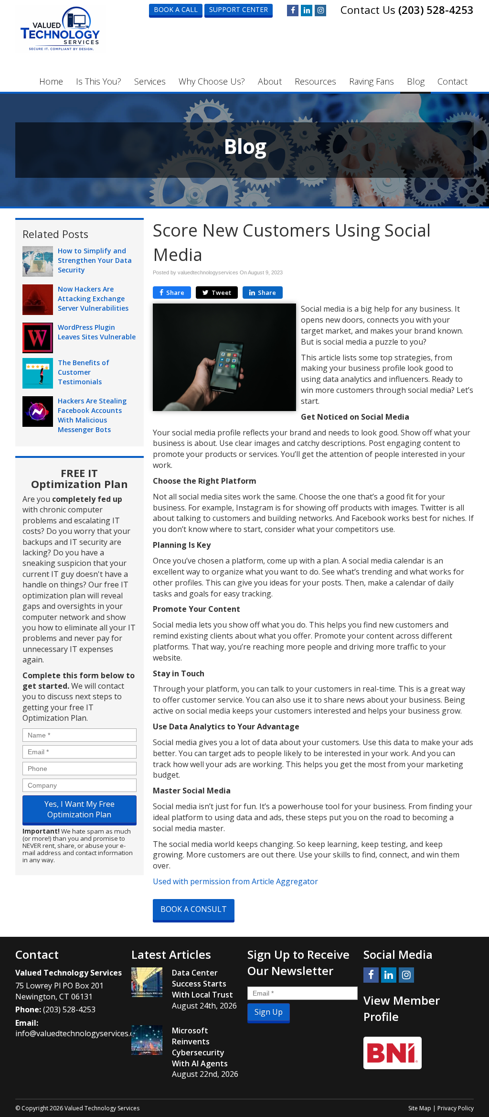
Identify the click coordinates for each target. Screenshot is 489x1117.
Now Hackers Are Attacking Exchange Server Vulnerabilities (93, 298)
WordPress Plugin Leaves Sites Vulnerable (97, 332)
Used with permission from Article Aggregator (235, 881)
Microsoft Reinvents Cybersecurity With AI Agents (200, 1047)
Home (51, 81)
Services (150, 81)
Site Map (419, 1108)
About (270, 81)
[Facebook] (292, 10)
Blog (416, 81)
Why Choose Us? (212, 81)
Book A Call (176, 9)
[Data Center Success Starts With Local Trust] (146, 982)
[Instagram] (320, 10)
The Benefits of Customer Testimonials (83, 372)
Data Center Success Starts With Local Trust (202, 983)
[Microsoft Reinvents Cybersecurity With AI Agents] (146, 1040)
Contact (452, 81)
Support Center (238, 9)
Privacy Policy (455, 1108)
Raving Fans (371, 81)
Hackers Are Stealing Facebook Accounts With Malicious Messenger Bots (92, 415)
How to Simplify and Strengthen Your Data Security (95, 260)
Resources (315, 81)
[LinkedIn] (306, 10)
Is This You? (98, 81)
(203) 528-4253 (436, 9)
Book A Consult (193, 909)
